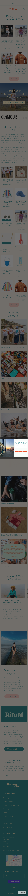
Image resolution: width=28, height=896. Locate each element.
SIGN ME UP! (21, 451)
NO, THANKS (21, 453)
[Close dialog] (27, 439)
